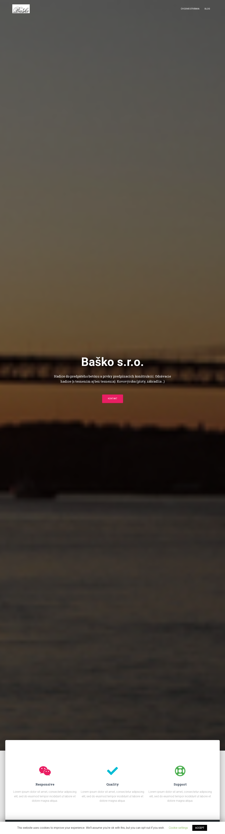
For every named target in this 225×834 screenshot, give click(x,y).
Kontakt (112, 398)
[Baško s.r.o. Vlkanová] (21, 8)
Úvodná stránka (190, 9)
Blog (207, 9)
